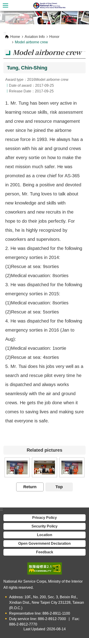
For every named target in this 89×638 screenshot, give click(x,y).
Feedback (44, 552)
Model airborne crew (31, 42)
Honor (54, 37)
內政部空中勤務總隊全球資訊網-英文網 (50, 5)
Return (30, 487)
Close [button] (5, 5)
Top (59, 487)
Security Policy (44, 526)
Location (44, 535)
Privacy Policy (44, 518)
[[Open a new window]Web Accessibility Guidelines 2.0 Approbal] (44, 568)
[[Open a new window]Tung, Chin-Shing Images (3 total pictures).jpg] (17, 467)
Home (15, 37)
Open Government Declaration (44, 543)
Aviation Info (35, 37)
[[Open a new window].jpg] (44, 467)
